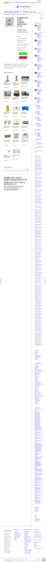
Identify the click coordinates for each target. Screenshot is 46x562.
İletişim (36, 354)
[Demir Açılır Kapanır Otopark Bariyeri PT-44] (7, 151)
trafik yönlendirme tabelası (37, 499)
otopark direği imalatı (38, 463)
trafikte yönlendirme (38, 488)
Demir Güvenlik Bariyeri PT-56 (16, 127)
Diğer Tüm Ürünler (28, 553)
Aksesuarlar (37, 365)
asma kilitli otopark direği (37, 410)
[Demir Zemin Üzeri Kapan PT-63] (7, 108)
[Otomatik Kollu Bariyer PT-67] (25, 78)
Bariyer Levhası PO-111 (38, 329)
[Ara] (41, 14)
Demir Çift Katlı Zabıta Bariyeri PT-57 (16, 141)
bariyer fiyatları (37, 417)
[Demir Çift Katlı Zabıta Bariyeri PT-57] (16, 136)
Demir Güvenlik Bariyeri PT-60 (7, 127)
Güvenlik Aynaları (37, 381)
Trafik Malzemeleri (38, 356)
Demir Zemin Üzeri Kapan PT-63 (7, 113)
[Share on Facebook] (5, 170)
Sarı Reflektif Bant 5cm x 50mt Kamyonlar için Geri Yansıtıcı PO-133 (38, 262)
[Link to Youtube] (39, 1)
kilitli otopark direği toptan (37, 436)
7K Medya (26, 559)
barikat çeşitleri (37, 415)
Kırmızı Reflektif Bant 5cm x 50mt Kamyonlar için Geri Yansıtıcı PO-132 (38, 266)
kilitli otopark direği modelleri (37, 433)
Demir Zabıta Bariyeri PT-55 (15, 113)
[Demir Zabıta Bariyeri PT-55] (16, 108)
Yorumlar (37, 519)
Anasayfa (36, 351)
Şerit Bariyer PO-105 (37, 343)
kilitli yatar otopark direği (37, 442)
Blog (15, 538)
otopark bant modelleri (38, 445)
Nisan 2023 (36, 510)
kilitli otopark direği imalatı (37, 431)
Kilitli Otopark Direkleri (38, 384)
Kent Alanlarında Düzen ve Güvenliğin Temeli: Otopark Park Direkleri (38, 163)
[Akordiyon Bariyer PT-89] (16, 151)
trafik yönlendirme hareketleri (37, 491)
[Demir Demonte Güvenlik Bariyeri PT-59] (7, 136)
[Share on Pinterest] (13, 170)
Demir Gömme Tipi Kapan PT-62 (25, 127)
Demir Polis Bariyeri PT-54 (24, 113)
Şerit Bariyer (37, 397)
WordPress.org (37, 520)
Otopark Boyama (17, 537)
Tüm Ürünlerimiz (17, 536)
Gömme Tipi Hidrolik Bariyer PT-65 (16, 98)
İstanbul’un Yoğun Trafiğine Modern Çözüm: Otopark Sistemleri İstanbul (38, 179)
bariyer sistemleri (37, 420)
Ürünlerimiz (36, 359)
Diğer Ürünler (37, 373)
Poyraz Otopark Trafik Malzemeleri (12, 559)
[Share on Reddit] (20, 170)
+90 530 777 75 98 (9, 2)
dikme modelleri (37, 425)
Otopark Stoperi (27, 536)
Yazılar (37, 518)
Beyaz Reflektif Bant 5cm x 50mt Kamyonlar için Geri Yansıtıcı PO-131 (38, 270)
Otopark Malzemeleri (38, 355)
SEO (23, 559)
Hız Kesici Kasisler (38, 383)
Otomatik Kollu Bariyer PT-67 (24, 83)
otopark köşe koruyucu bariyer (38, 472)
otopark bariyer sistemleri (37, 460)
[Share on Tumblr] (17, 170)
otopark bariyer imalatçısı (37, 453)
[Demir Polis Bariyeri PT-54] (25, 108)
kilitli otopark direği (37, 501)
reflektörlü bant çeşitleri (38, 478)
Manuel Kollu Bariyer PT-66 (6, 98)
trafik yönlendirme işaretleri (37, 493)
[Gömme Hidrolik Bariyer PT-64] (25, 93)
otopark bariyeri (37, 502)
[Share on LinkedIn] (15, 170)
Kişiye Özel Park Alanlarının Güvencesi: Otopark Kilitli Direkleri (38, 170)
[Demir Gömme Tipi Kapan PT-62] (25, 122)
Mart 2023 (36, 511)
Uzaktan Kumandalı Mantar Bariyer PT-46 (16, 83)
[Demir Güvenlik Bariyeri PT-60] (7, 122)
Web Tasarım (20, 559)
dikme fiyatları (37, 423)
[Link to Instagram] (38, 1)
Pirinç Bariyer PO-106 (38, 341)
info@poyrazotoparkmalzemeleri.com (21, 2)
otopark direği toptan (38, 465)
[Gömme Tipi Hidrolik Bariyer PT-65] (16, 93)
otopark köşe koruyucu (38, 469)
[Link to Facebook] (36, 1)
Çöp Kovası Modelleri (38, 371)
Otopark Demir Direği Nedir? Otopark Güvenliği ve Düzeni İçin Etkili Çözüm (38, 183)
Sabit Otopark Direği (38, 396)
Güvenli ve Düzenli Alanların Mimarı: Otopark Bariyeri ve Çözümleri (38, 197)
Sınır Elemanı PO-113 (37, 324)
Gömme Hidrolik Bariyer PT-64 (25, 98)
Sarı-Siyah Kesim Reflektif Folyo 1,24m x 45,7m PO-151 (38, 208)
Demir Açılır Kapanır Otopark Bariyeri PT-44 (7, 156)
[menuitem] (6, 11)
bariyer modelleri (37, 418)
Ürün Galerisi (37, 357)
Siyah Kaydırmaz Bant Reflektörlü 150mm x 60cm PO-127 (38, 283)
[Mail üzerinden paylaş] (22, 170)
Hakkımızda (36, 353)
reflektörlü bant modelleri (37, 476)
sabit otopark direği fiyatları (37, 481)
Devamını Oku (6, 87)
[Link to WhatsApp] (41, 1)
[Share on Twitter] (8, 170)
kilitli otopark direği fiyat (38, 428)
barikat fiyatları (37, 412)
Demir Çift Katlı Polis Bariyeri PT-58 (25, 141)
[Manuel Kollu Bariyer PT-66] (7, 93)
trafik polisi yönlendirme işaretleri (38, 486)
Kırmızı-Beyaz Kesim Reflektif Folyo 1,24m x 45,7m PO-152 (38, 204)
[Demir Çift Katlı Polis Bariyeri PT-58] (25, 136)
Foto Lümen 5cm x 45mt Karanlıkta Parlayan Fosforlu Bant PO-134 (38, 258)
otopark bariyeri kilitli (38, 450)
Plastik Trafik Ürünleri (38, 395)
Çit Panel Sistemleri (38, 369)
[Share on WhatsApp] (10, 170)
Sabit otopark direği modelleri (37, 483)
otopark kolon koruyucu (37, 467)
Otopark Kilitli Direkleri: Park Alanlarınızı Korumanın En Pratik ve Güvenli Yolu (38, 159)
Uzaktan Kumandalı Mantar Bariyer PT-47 (7, 83)
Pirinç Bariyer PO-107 (38, 339)
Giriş (35, 517)
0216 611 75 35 (38, 536)
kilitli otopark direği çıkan (37, 439)
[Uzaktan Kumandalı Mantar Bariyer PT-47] (7, 78)
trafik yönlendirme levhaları (37, 496)
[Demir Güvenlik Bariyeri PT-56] (16, 122)
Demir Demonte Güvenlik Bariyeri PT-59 (7, 141)
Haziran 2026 (37, 508)
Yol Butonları (37, 403)
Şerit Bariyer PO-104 (37, 345)
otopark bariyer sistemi (38, 457)
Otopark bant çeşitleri (38, 447)
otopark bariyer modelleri (37, 455)
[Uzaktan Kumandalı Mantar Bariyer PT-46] (16, 78)
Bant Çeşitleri (37, 366)
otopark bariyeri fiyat (38, 448)
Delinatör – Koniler (38, 372)
